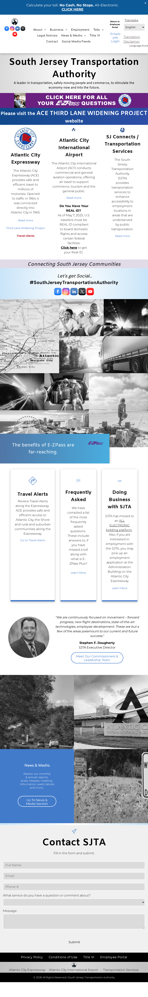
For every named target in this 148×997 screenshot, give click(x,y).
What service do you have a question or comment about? (47, 895)
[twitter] (23, 29)
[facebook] (6, 29)
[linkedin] (17, 29)
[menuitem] (39, 30)
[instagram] (12, 29)
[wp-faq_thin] (78, 485)
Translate (131, 20)
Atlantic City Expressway (27, 970)
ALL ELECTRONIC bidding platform (119, 525)
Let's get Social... (74, 276)
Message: (10, 911)
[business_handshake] (119, 485)
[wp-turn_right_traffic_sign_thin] (33, 485)
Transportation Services (121, 970)
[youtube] (15, 34)
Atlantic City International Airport (73, 970)
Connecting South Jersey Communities (74, 264)
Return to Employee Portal (115, 24)
